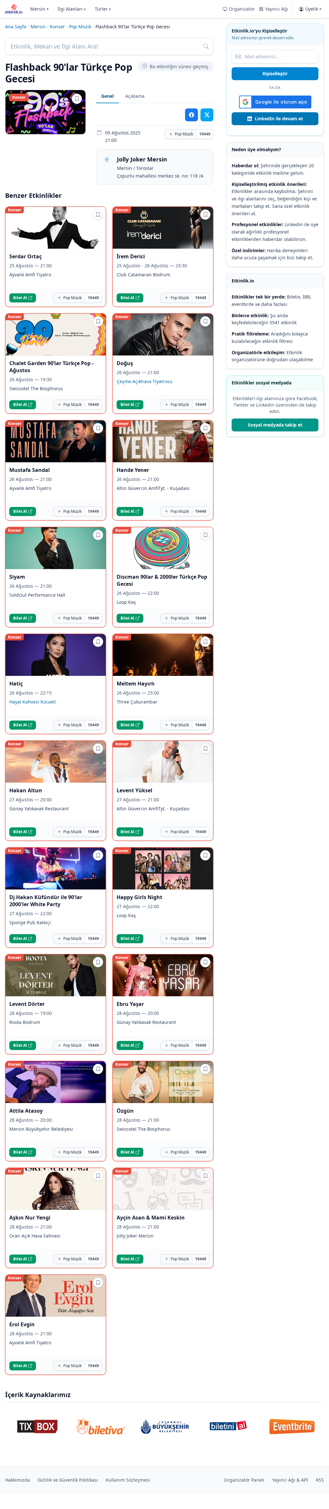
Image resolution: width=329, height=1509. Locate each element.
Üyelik (313, 9)
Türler (103, 9)
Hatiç (16, 683)
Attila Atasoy (26, 1110)
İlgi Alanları (72, 9)
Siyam (17, 576)
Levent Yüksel (134, 790)
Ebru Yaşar (130, 1004)
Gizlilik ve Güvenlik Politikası (68, 1480)
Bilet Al (20, 297)
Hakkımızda (17, 1480)
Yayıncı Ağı (276, 9)
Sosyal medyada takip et (275, 425)
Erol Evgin (22, 1324)
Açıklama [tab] (135, 96)
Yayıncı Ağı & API (290, 1480)
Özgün (125, 1110)
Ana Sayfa (15, 26)
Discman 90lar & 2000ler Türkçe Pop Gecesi (162, 580)
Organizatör (242, 9)
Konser (57, 26)
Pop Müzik (80, 26)
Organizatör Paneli (244, 1480)
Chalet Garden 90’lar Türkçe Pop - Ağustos (51, 367)
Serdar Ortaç (25, 256)
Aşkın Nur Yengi (29, 1217)
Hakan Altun (25, 790)
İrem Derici (131, 256)
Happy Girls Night (139, 897)
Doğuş (125, 363)
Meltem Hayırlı (136, 683)
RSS (320, 1480)
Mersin (39, 9)
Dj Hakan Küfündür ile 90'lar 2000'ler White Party (45, 901)
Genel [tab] (107, 96)
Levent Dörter (27, 1004)
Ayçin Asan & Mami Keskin (151, 1217)
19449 (204, 134)
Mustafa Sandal (29, 470)
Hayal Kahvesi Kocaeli (32, 702)
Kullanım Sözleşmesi (128, 1480)
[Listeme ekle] (77, 99)
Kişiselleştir (275, 73)
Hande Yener (133, 470)
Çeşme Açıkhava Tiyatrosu (145, 381)
